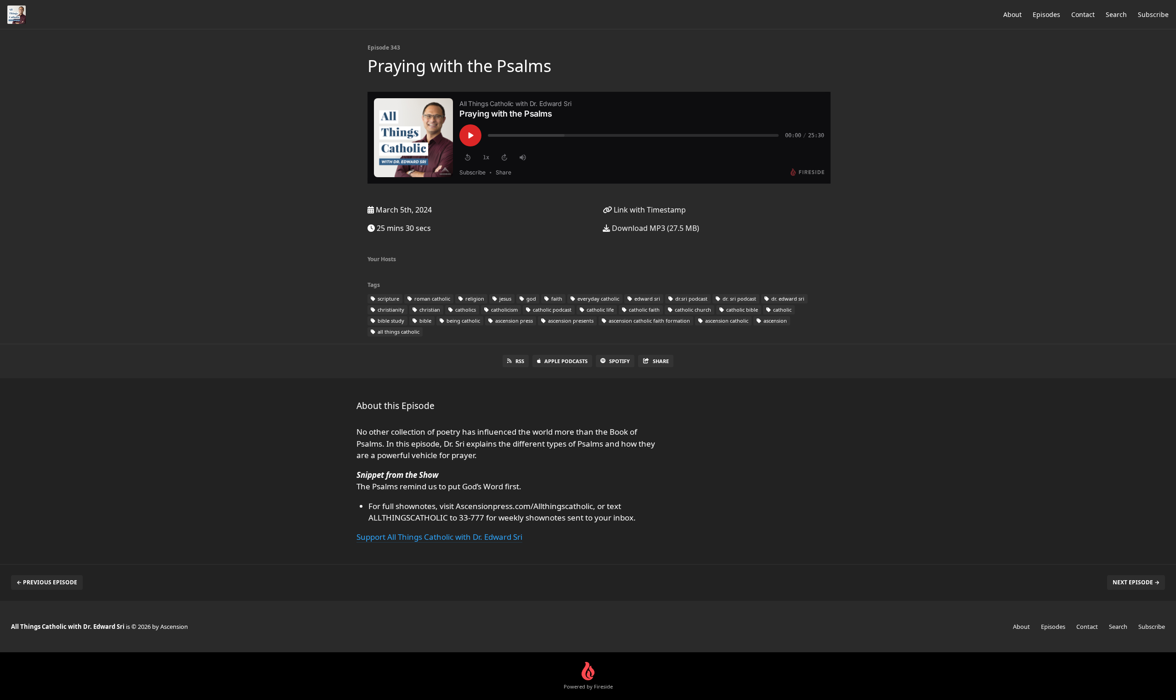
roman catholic (431, 298)
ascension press (513, 320)
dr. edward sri (787, 298)
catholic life (599, 309)
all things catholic (397, 331)
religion (474, 298)
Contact (1083, 14)
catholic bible (741, 309)
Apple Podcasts (566, 361)
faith (556, 298)
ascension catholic (726, 320)
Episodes (1046, 14)
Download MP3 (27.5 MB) (654, 228)
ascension (774, 320)
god (530, 298)
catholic (782, 309)
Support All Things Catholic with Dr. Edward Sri (439, 537)
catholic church (692, 309)
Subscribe (1153, 14)
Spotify (619, 361)
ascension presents (570, 320)
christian (429, 309)
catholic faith (644, 309)
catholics (465, 309)
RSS (519, 361)
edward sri (646, 298)
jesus (504, 298)
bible (424, 320)
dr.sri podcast (690, 298)
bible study (390, 320)
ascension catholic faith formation (648, 320)
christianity (390, 309)
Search (1116, 14)
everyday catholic (597, 298)
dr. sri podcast (738, 298)
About (1012, 14)
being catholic (462, 320)
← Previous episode (47, 582)
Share (661, 361)
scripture (387, 298)
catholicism (504, 309)
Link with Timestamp (649, 210)
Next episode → (1136, 582)
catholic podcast (551, 309)
